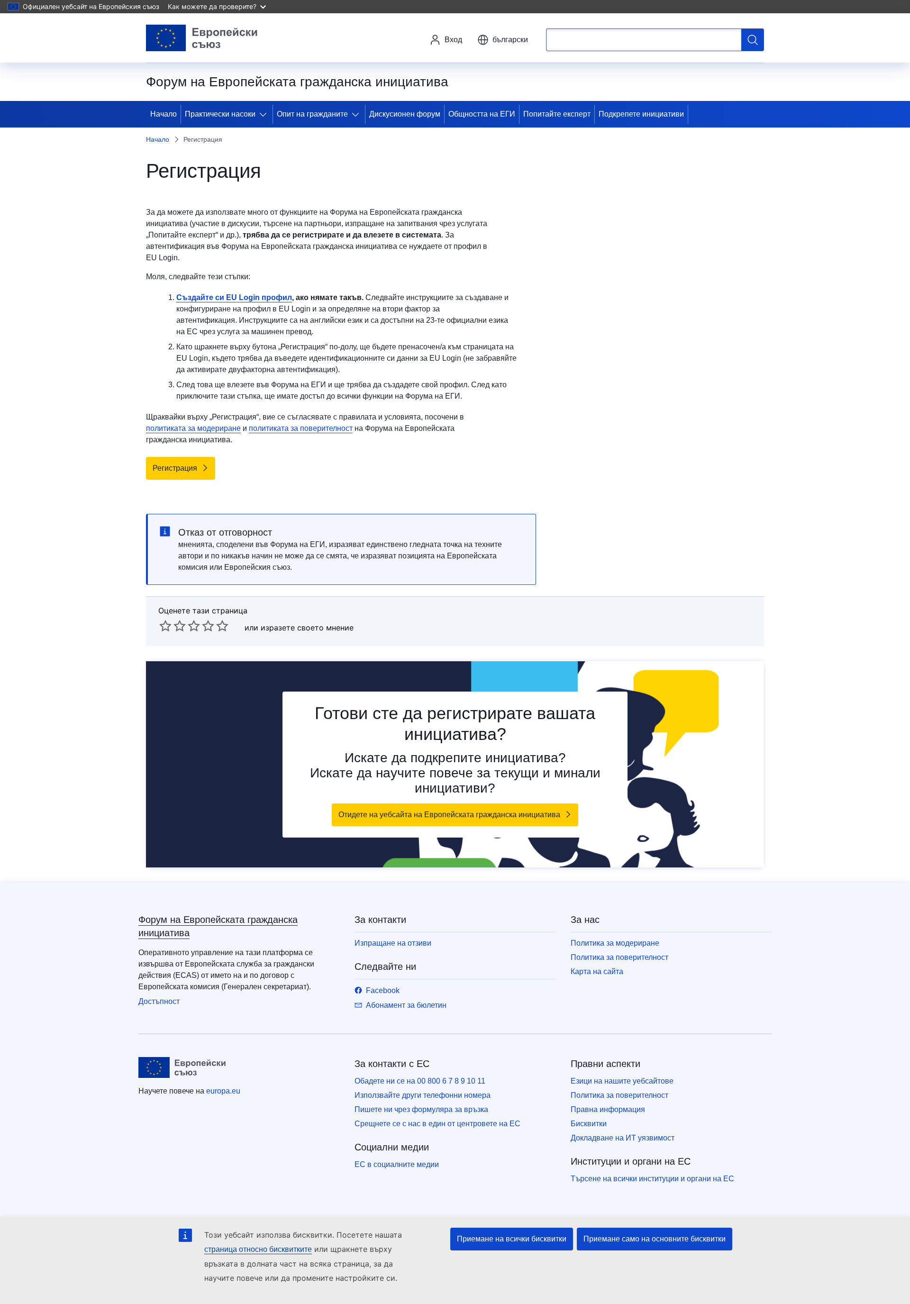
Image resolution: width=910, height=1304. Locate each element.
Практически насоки (220, 114)
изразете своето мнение (307, 627)
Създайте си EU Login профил (234, 297)
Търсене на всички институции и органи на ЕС (652, 1179)
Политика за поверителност (619, 957)
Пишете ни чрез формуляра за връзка (421, 1109)
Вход (453, 40)
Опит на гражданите (312, 114)
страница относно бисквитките (258, 1249)
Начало (163, 114)
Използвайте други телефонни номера (423, 1095)
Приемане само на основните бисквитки (654, 1239)
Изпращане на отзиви (393, 943)
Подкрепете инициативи (641, 114)
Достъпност (159, 1001)
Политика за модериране (615, 943)
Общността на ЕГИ (481, 114)
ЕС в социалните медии (397, 1164)
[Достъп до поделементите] (265, 114)
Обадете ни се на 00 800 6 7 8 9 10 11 (420, 1081)
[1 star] (165, 626)
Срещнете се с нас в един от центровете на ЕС (437, 1124)
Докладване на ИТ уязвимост (622, 1138)
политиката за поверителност (301, 428)
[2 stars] (172, 626)
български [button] (510, 40)
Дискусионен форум (404, 114)
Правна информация (608, 1109)
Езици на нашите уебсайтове (622, 1081)
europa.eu (223, 1091)
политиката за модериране (193, 428)
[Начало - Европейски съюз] (202, 38)
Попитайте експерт (557, 114)
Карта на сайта (597, 971)
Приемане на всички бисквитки (511, 1239)
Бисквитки (589, 1124)
